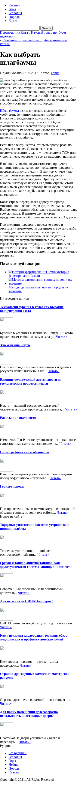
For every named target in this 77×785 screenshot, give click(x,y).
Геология (15, 13)
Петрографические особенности (24, 452)
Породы (14, 17)
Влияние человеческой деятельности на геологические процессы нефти (30, 381)
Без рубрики (18, 753)
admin (55, 73)
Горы (12, 9)
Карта (13, 20)
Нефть (13, 764)
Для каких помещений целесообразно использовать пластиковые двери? (29, 714)
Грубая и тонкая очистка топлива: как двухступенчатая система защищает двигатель (36, 565)
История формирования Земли (39, 274)
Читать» (62, 337)
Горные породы (12, 486)
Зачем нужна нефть (15, 345)
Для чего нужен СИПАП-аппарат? (26, 601)
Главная (14, 5)
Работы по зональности (18, 417)
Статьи (14, 772)
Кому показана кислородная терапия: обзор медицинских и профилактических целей (33, 637)
